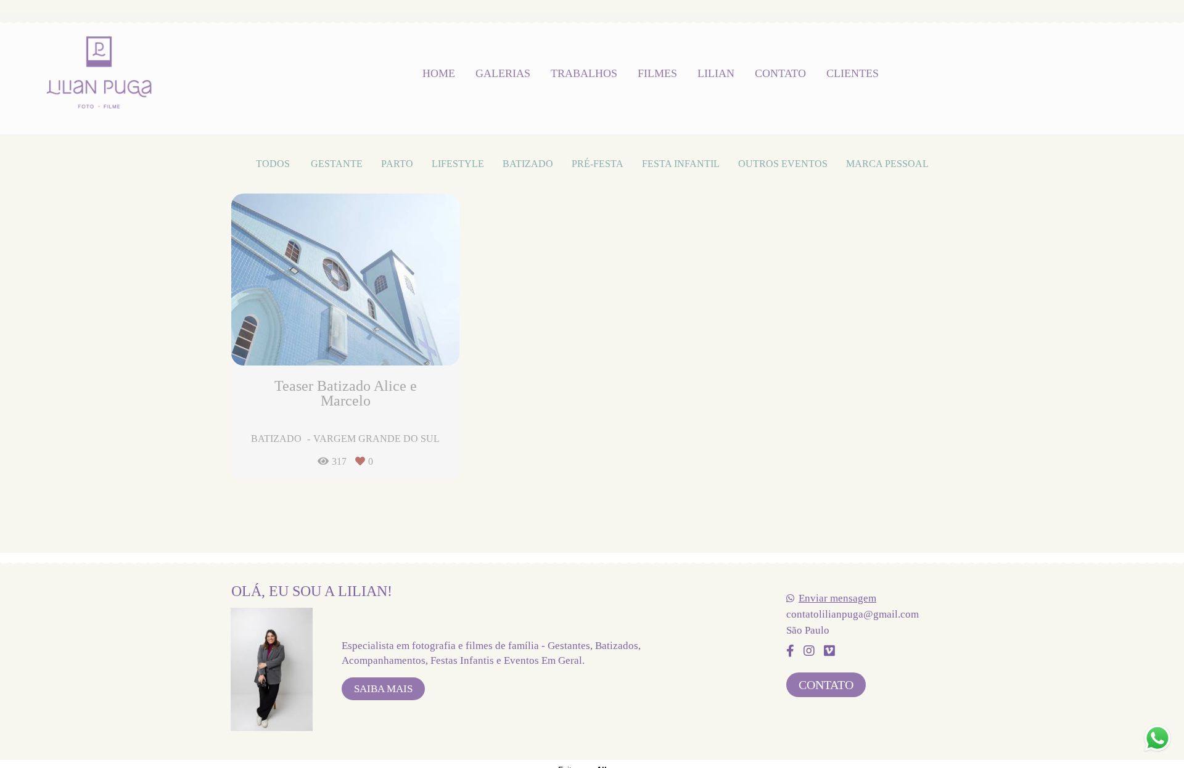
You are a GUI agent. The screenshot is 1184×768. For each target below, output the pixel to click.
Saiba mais (383, 689)
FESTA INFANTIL (681, 164)
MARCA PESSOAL (887, 164)
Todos (273, 164)
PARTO (397, 164)
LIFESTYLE (458, 164)
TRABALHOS (584, 73)
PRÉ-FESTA (597, 164)
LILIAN (715, 73)
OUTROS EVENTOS (783, 164)
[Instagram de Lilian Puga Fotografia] (809, 651)
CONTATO (780, 73)
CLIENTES (852, 73)
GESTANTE (337, 164)
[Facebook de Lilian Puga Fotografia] (790, 651)
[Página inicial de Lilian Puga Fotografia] (99, 73)
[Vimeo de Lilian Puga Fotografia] (829, 651)
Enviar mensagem (837, 598)
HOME (438, 73)
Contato (826, 685)
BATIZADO (528, 164)
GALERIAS (502, 73)
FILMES (657, 73)
